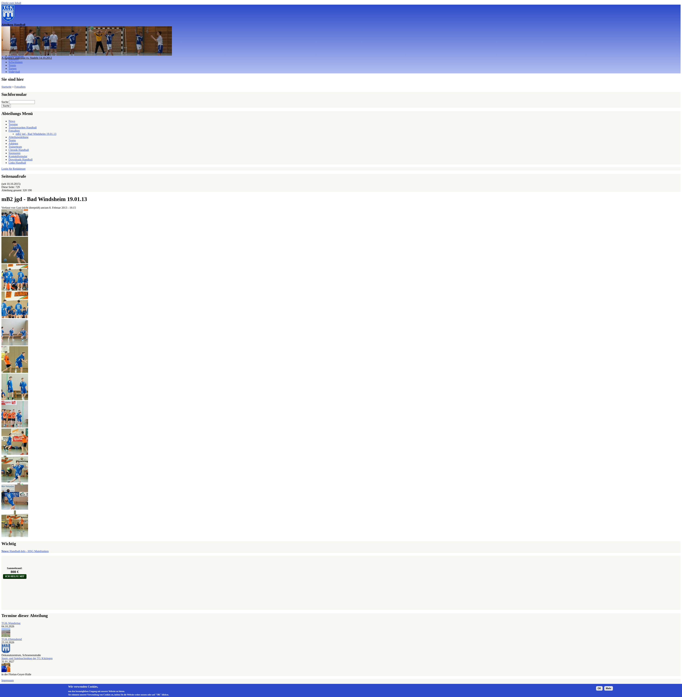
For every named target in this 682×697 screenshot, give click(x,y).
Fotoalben (20, 86)
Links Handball (17, 162)
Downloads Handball (21, 159)
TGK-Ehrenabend (11, 639)
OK (599, 688)
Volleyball (14, 71)
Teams (12, 140)
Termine (13, 124)
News (12, 121)
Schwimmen (16, 62)
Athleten (13, 143)
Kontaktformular (18, 156)
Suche (5, 101)
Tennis (12, 65)
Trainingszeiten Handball (23, 127)
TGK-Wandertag (10, 623)
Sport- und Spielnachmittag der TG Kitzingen (27, 658)
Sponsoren (14, 153)
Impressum (7, 680)
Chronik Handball (19, 149)
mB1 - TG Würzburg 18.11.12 (18, 57)
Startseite (6, 86)
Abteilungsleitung (18, 137)
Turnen (13, 68)
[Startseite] (8, 21)
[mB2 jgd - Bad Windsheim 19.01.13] (14, 235)
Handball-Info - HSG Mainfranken (25, 551)
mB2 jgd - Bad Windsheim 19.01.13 (36, 133)
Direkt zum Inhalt (11, 2)
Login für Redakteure (13, 168)
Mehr (608, 688)
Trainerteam (15, 146)
